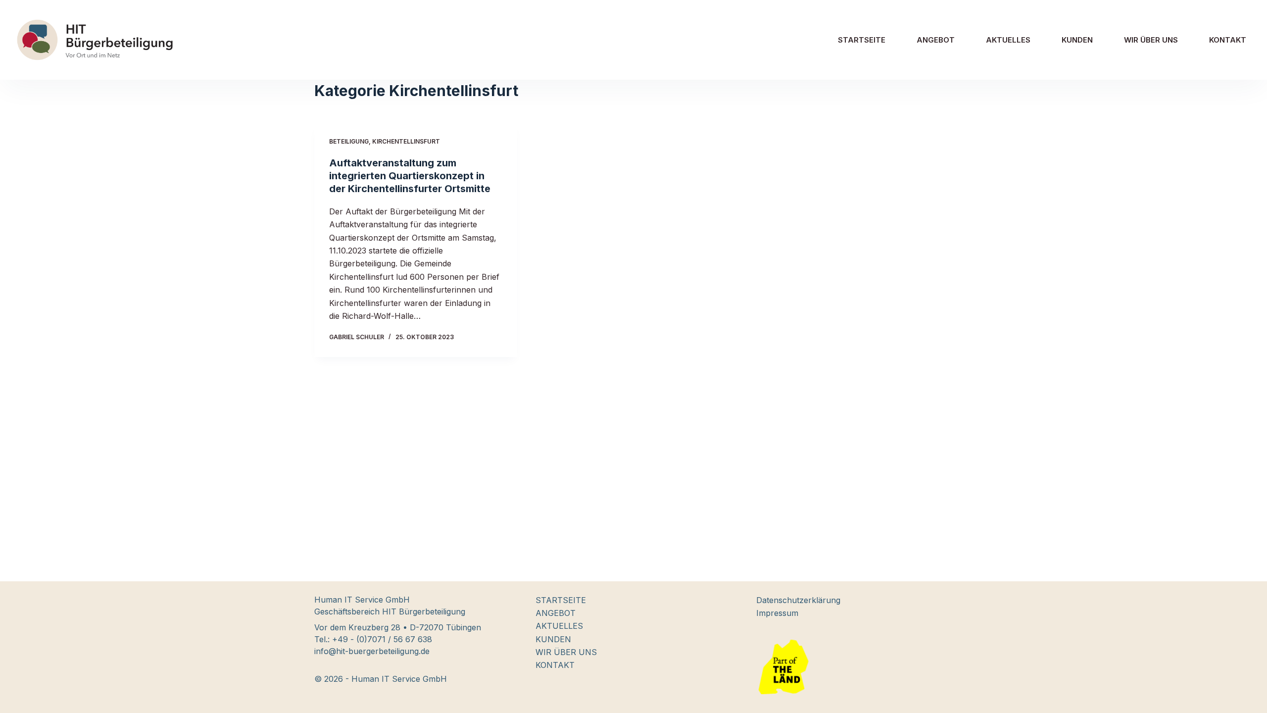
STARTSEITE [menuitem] (861, 40)
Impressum (777, 613)
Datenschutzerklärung (798, 600)
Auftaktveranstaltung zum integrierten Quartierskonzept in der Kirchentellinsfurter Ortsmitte (409, 176)
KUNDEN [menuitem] (1077, 40)
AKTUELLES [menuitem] (1008, 40)
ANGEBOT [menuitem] (936, 40)
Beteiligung (349, 141)
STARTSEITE (561, 600)
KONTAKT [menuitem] (1227, 40)
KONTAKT (555, 665)
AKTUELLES (559, 626)
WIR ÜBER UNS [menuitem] (1151, 40)
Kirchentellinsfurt (406, 141)
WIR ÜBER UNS (566, 652)
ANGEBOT (556, 613)
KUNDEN (553, 639)
